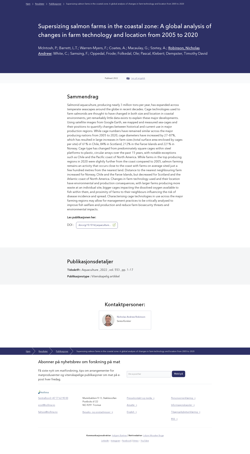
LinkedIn (105, 441)
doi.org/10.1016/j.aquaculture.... (94, 225)
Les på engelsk (138, 78)
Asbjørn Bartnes (119, 436)
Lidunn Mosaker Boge (153, 436)
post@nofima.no (46, 405)
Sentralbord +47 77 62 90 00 (53, 398)
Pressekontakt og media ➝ (140, 398)
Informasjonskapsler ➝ (183, 405)
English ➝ (132, 412)
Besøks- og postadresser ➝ (97, 412)
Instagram (115, 441)
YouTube (145, 441)
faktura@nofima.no (48, 412)
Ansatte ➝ (132, 405)
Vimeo (136, 441)
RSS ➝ (174, 419)
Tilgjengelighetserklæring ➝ (185, 412)
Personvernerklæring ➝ (183, 398)
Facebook (126, 441)
